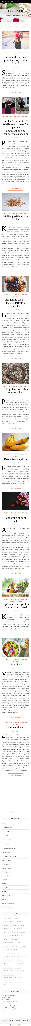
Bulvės (22, 925)
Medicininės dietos (9, 953)
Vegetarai (21, 981)
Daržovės (13, 932)
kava (18, 942)
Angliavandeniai (8, 921)
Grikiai (5, 939)
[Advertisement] (15, 795)
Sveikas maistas (8, 974)
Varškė (5, 981)
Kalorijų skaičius (8, 942)
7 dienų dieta (7, 918)
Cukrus (5, 932)
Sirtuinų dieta (6, 852)
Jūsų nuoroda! (8, 1010)
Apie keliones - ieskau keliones (10, 1006)
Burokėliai (6, 928)
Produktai (18, 601)
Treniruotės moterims (8, 903)
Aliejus (16, 918)
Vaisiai (21, 977)
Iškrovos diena (15, 939)
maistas (15, 949)
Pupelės (5, 963)
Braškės (14, 925)
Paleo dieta (6, 844)
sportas (17, 967)
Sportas (4, 891)
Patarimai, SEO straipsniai (9, 995)
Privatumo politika (15, 1025)
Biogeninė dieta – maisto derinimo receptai (15, 302)
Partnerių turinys (6, 876)
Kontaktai (4, 1)
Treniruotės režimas (9, 977)
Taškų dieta (15, 664)
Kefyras (5, 946)
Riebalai (13, 963)
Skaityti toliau (15, 92)
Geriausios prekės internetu (9, 1002)
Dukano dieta (13, 935)
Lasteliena (6, 949)
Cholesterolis (17, 928)
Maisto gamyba (6, 872)
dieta (4, 935)
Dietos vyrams (6, 864)
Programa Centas (6, 1004)
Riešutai (21, 963)
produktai (20, 960)
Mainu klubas (5, 999)
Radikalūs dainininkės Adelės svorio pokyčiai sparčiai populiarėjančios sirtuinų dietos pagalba (15, 127)
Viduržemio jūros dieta (9, 856)
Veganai (12, 981)
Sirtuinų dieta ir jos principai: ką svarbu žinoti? (15, 60)
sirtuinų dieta (7, 967)
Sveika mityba (6, 895)
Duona (23, 935)
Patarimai (4, 880)
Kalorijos (5, 887)
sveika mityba (23, 970)
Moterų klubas (6, 997)
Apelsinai (19, 921)
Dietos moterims (15, 52)
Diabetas (22, 932)
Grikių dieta (24, 213)
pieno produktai (8, 960)
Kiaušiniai (14, 946)
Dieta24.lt (15, 11)
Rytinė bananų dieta (15, 459)
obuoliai (5, 956)
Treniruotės (5, 899)
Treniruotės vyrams (7, 907)
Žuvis (4, 984)
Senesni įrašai (8, 812)
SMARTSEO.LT (24, 1021)
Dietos (5, 52)
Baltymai (6, 925)
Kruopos (23, 946)
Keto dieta (5, 836)
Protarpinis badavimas (9, 848)
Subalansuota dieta (9, 970)
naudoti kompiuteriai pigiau (9, 1008)
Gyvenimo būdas (6, 868)
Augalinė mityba (7, 827)
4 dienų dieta (15, 727)
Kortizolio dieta (7, 840)
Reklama (10, 1)
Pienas (24, 956)
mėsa (19, 953)
